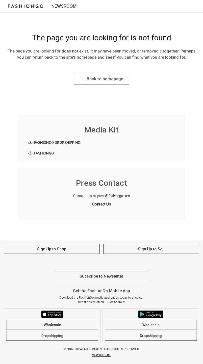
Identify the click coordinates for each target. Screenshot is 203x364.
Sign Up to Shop (51, 249)
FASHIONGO (44, 153)
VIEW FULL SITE (101, 355)
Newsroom (63, 6)
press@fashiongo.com (113, 196)
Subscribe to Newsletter (101, 276)
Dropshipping (52, 336)
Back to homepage (105, 78)
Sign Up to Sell (151, 249)
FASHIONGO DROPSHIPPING (57, 142)
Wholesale (52, 325)
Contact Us (101, 204)
